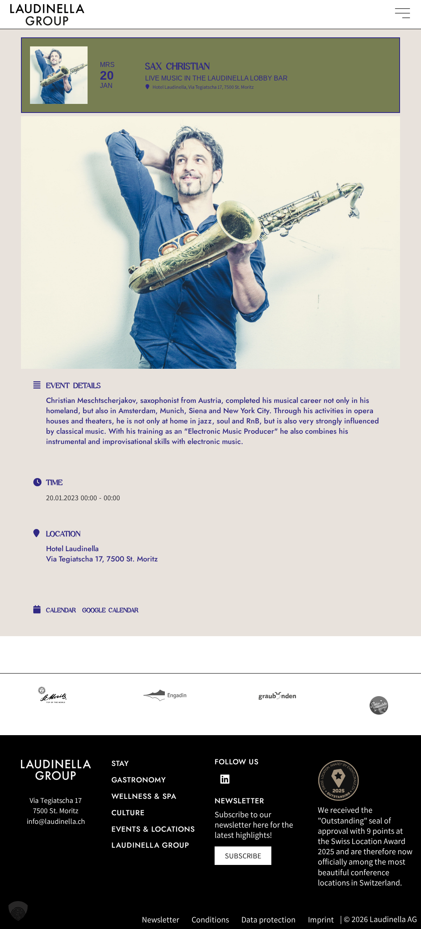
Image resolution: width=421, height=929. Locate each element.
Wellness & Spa (143, 796)
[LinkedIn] (225, 778)
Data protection (268, 919)
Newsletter (160, 919)
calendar (61, 610)
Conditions (210, 919)
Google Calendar (110, 610)
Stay (120, 763)
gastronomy (138, 780)
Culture (128, 812)
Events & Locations (153, 829)
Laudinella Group (150, 845)
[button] (18, 911)
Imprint (321, 919)
